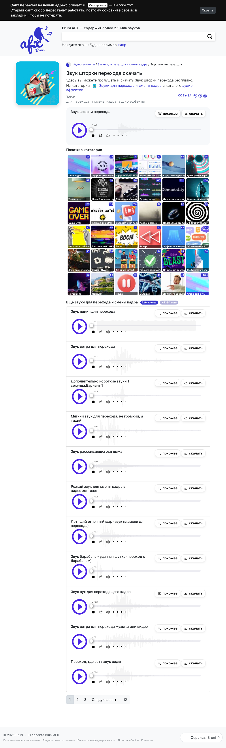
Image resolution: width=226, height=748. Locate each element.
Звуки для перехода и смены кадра (122, 64)
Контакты (147, 740)
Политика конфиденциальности (96, 740)
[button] (168, 113)
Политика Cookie (128, 740)
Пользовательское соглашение (21, 740)
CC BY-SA (184, 95)
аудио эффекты (132, 101)
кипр (122, 44)
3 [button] (85, 699)
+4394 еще (169, 302)
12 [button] (125, 699)
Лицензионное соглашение (59, 740)
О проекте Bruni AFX (43, 735)
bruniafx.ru (77, 5)
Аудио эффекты (84, 64)
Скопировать (97, 5)
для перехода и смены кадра (91, 101)
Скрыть (208, 10)
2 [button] (77, 699)
